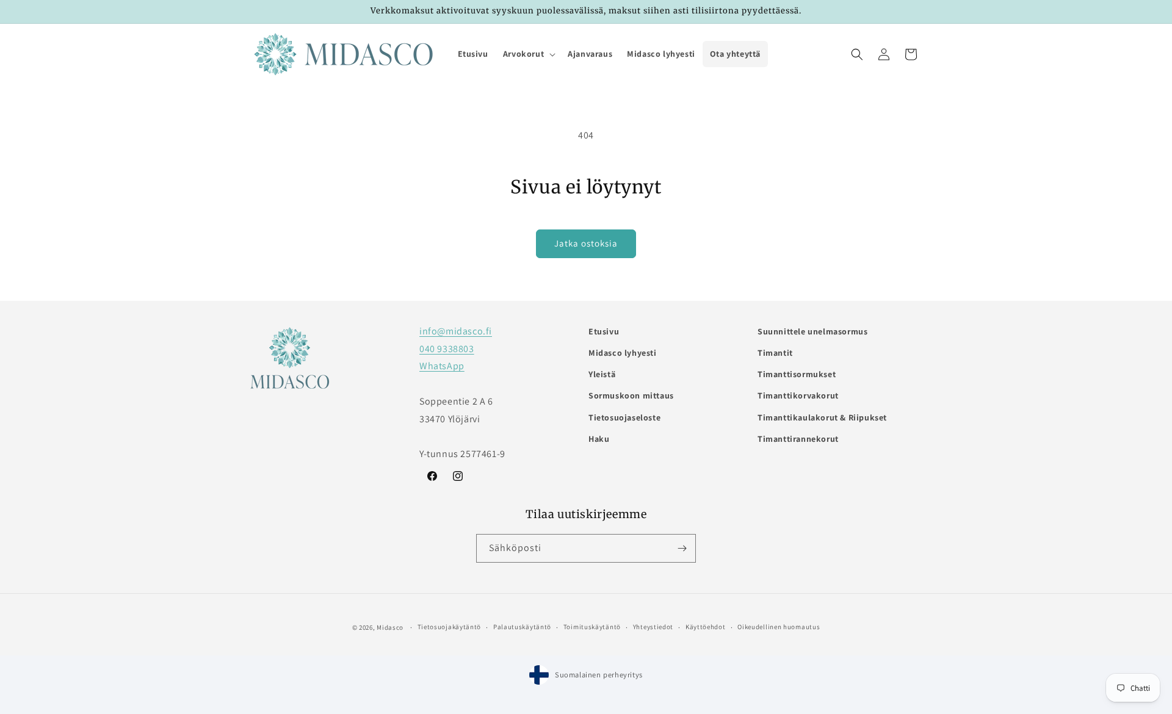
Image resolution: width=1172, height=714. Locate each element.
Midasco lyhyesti (622, 352)
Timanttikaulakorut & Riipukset (822, 417)
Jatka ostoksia (586, 243)
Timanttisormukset (797, 374)
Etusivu (603, 331)
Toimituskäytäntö (592, 626)
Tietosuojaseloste (624, 417)
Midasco (390, 627)
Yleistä (601, 374)
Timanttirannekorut (798, 438)
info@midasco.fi (455, 331)
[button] (528, 54)
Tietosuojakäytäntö (450, 626)
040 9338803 (446, 348)
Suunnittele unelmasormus (812, 331)
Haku (598, 438)
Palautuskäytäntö (522, 626)
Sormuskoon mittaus (631, 395)
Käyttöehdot (705, 626)
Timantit (775, 352)
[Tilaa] (681, 548)
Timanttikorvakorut (798, 395)
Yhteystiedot (653, 626)
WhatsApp (442, 365)
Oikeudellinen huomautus (778, 626)
